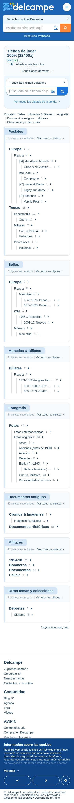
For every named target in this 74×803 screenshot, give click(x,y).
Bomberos (18, 565)
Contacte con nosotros (18, 683)
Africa (22, 443)
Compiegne (31, 178)
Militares (42, 118)
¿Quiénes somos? (16, 669)
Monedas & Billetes (40, 114)
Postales (9, 114)
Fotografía (61, 114)
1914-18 (15, 560)
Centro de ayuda (14, 727)
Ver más (9, 770)
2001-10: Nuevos (35, 322)
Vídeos (8, 712)
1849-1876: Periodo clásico (38, 300)
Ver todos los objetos (49, 138)
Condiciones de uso (32, 794)
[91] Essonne (27, 195)
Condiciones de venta (35, 70)
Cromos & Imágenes (26, 514)
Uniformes (25, 236)
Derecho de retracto (47, 797)
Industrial (25, 247)
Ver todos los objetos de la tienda (35, 101)
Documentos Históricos (29, 527)
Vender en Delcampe (17, 737)
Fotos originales (24, 437)
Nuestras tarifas (14, 678)
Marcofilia (25, 294)
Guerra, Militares (29, 475)
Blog (7, 698)
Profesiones (21, 242)
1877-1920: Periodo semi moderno (38, 305)
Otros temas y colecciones (23, 122)
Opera (23, 219)
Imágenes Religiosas (27, 520)
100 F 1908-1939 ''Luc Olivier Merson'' (38, 386)
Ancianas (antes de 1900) (35, 448)
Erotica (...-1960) (29, 463)
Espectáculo (22, 213)
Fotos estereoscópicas (28, 432)
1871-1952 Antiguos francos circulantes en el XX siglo (36, 380)
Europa (15, 149)
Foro (7, 707)
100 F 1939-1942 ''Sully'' (38, 391)
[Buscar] (65, 28)
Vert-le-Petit (31, 201)
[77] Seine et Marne (31, 184)
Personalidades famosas (35, 480)
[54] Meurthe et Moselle (34, 161)
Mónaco (19, 328)
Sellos (21, 114)
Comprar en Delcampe (18, 732)
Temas (14, 208)
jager (31, 51)
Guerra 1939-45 (29, 231)
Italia (17, 311)
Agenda (9, 703)
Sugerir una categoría (54, 627)
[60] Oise (25, 172)
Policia (15, 575)
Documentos (20, 570)
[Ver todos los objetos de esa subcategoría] (28, 149)
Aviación (24, 453)
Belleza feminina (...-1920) (38, 469)
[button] (55, 28)
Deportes (25, 458)
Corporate (11, 673)
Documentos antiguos (20, 118)
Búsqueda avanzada (37, 35)
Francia (19, 155)
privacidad (53, 794)
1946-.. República (30, 316)
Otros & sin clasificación (38, 167)
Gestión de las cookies (18, 797)
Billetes (15, 368)
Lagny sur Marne (35, 190)
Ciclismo (19, 614)
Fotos (14, 426)
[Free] (19, 60)
